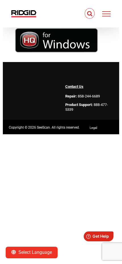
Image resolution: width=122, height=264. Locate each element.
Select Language (34, 252)
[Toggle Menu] (106, 13)
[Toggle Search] (90, 13)
